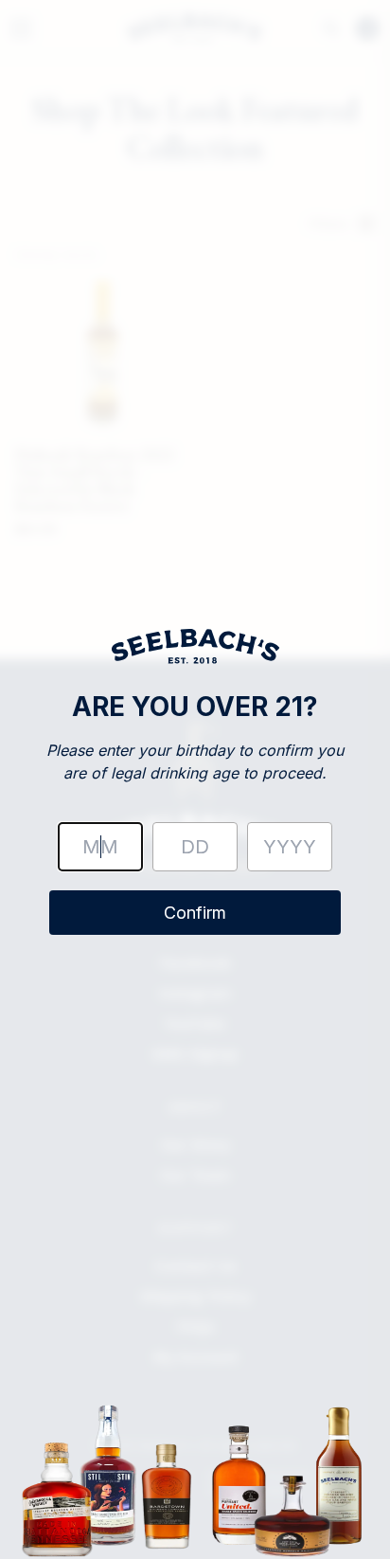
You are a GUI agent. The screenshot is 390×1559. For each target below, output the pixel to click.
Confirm (195, 913)
